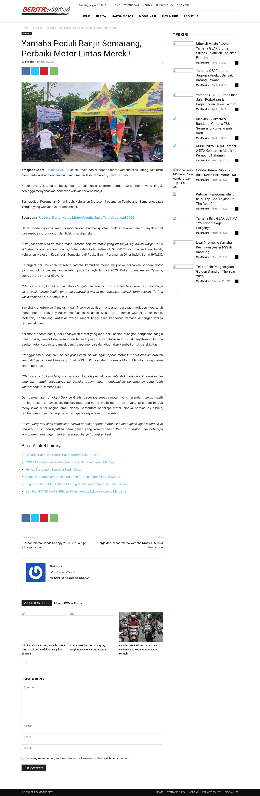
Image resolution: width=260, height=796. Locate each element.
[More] (63, 71)
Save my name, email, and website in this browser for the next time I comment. (78, 758)
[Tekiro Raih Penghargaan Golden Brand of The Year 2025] (183, 275)
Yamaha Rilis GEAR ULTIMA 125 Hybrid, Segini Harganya (216, 223)
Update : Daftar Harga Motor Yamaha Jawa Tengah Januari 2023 (86, 217)
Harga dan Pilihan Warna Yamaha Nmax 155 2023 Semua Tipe (130, 545)
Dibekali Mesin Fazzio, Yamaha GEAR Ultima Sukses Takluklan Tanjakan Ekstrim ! (43, 649)
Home (25, 27)
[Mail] (229, 5)
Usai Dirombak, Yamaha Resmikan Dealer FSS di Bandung (214, 247)
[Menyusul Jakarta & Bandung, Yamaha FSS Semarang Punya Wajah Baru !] (183, 127)
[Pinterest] (44, 71)
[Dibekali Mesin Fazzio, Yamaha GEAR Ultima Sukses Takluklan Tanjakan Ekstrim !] (44, 627)
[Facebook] (215, 5)
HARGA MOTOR (122, 16)
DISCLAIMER (183, 5)
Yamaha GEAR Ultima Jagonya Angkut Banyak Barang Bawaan (214, 75)
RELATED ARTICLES (36, 603)
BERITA (101, 16)
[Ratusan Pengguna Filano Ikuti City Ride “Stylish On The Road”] (183, 202)
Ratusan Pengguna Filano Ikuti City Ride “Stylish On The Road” (215, 199)
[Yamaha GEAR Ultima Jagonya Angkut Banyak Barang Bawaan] (92, 627)
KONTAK (147, 5)
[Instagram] (222, 5)
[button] (233, 16)
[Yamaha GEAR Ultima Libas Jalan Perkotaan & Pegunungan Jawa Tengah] (141, 627)
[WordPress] (67, 584)
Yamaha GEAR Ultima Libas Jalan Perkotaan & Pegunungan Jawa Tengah (138, 649)
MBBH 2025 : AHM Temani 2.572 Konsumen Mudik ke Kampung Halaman (216, 150)
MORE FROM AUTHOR (68, 603)
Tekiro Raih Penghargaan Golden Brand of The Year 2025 (215, 271)
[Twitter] (35, 71)
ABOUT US (191, 16)
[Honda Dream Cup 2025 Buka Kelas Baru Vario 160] (183, 178)
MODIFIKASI (147, 16)
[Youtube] (235, 5)
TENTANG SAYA (131, 5)
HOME (116, 5)
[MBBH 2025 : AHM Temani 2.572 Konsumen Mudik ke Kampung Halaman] (183, 154)
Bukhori (29, 61)
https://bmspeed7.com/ (62, 572)
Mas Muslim (202, 62)
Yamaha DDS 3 (58, 170)
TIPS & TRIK (170, 16)
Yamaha (37, 27)
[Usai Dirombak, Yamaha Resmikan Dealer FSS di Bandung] (183, 250)
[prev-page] (24, 661)
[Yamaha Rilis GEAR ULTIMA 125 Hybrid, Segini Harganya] (183, 226)
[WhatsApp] (54, 71)
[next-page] (30, 661)
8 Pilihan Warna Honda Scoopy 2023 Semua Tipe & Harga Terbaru (54, 545)
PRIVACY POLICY (164, 5)
